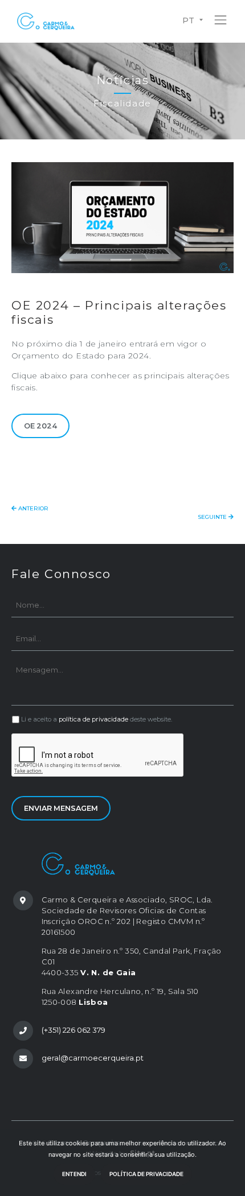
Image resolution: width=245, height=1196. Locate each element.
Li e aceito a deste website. (96, 719)
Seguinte (213, 517)
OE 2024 (40, 426)
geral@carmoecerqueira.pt (93, 1057)
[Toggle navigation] (220, 18)
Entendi (74, 1173)
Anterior (32, 508)
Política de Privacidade (146, 1173)
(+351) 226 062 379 (73, 1029)
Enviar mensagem (61, 808)
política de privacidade (93, 719)
